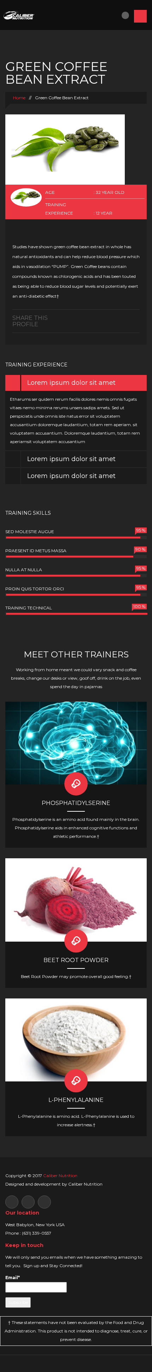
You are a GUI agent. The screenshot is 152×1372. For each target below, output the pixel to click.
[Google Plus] (122, 317)
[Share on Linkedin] (116, 317)
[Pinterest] (136, 317)
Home (18, 97)
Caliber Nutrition (60, 1175)
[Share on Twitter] (109, 317)
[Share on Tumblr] (129, 317)
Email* (12, 1277)
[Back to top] (76, 1363)
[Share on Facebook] (102, 317)
